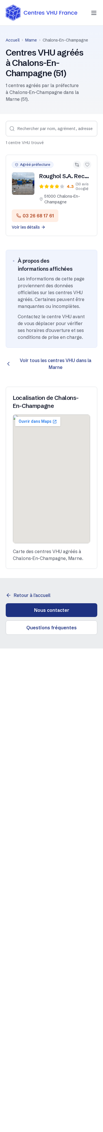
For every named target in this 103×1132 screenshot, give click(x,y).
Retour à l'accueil (32, 595)
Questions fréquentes (51, 627)
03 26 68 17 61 (38, 216)
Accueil (12, 40)
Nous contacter (51, 610)
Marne (31, 40)
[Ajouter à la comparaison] (77, 165)
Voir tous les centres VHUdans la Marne (55, 363)
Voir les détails (26, 227)
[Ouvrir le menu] (93, 12)
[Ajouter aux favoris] (87, 165)
